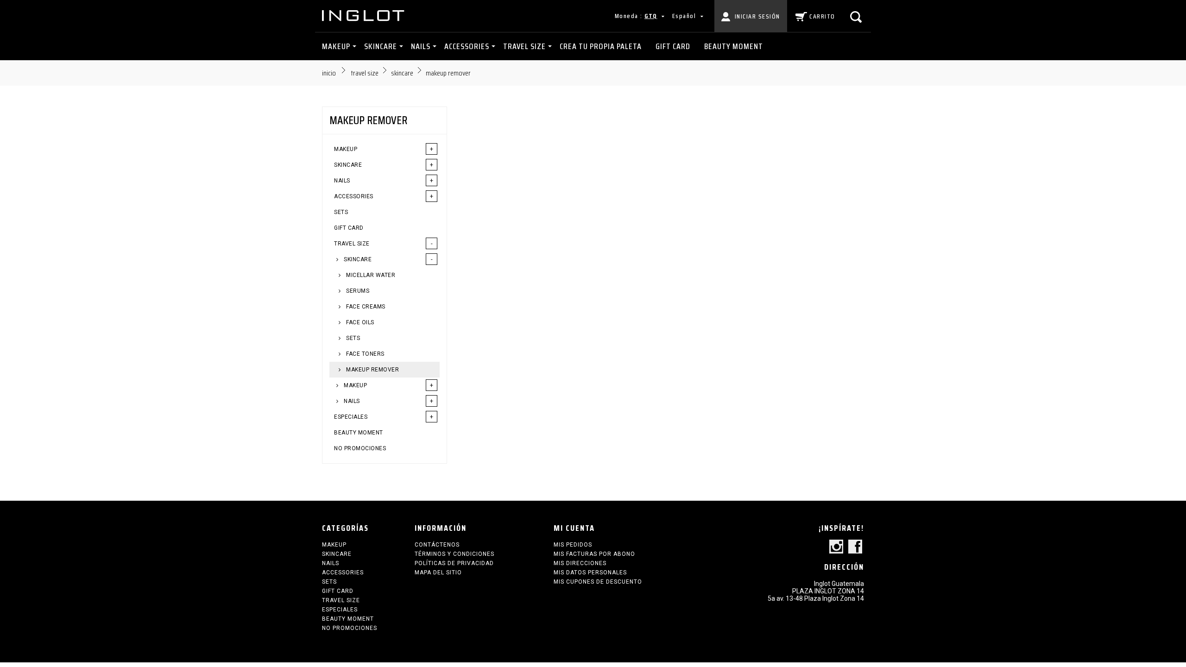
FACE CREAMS (365, 306)
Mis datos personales (590, 572)
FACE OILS (359, 322)
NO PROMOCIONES (360, 448)
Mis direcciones (580, 563)
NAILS (420, 46)
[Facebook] (855, 547)
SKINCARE (380, 46)
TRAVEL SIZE (524, 46)
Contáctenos (437, 544)
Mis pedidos (573, 544)
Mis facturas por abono (594, 554)
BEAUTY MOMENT (733, 46)
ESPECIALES (350, 417)
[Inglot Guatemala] (363, 15)
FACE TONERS (365, 354)
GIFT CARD (673, 46)
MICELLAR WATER (370, 275)
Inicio (329, 73)
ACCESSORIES (466, 46)
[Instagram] (836, 547)
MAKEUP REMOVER (372, 369)
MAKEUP (336, 46)
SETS (341, 212)
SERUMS (357, 291)
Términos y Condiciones (454, 554)
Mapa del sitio (438, 572)
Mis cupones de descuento (598, 582)
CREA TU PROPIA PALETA (601, 46)
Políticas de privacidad (454, 563)
